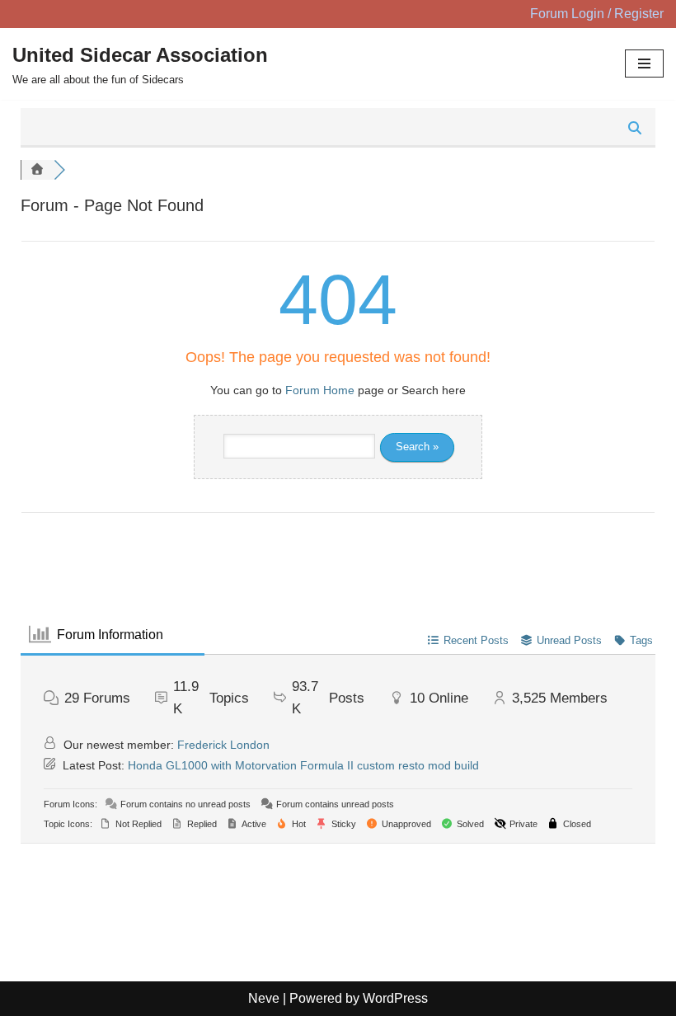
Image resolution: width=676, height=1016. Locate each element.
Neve (263, 998)
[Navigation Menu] (644, 63)
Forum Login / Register (597, 14)
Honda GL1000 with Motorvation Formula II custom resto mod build (303, 765)
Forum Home (319, 390)
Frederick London (223, 744)
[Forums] (37, 170)
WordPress (395, 998)
